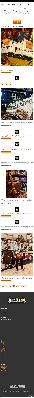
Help (1, 397)
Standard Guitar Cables (4, 366)
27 (12, 286)
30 (18, 286)
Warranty (2, 340)
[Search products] (30, 1)
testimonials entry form (25, 16)
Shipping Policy (3, 341)
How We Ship (2, 342)
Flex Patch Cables (3, 368)
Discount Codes (3, 350)
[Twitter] (1, 319)
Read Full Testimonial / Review (5, 84)
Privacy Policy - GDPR (3, 348)
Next (26, 286)
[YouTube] (8, 319)
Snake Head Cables (3, 367)
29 (16, 286)
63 (23, 286)
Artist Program (3, 345)
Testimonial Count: (17, 22)
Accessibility (2, 347)
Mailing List (2, 351)
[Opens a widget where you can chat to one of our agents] (30, 396)
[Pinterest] (10, 319)
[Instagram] (6, 319)
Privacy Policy (2, 346)
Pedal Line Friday (3, 344)
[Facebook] (4, 319)
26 (10, 286)
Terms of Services (3, 349)
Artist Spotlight (3, 343)
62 (21, 286)
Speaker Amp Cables (3, 370)
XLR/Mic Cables (3, 369)
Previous (3, 286)
